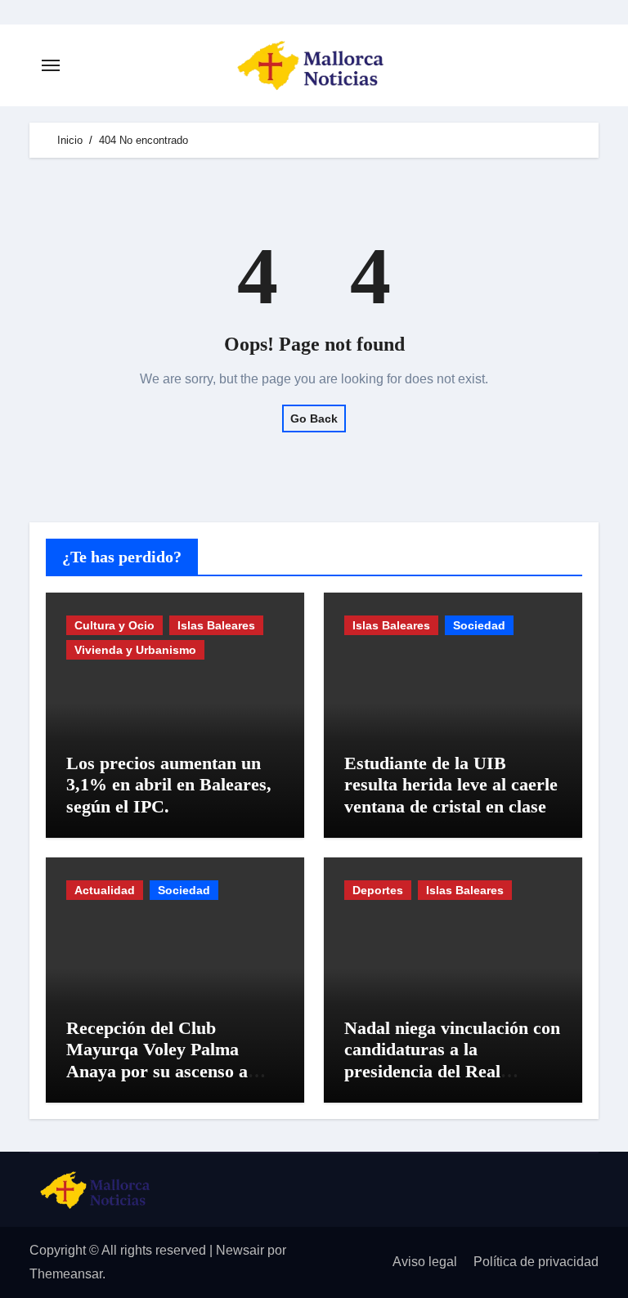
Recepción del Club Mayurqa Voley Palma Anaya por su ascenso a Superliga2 (157, 1060)
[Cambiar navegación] (51, 65)
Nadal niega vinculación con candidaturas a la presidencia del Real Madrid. (452, 1060)
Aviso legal (424, 1262)
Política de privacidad (536, 1262)
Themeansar (65, 1274)
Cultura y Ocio (114, 625)
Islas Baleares (216, 625)
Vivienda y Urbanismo (135, 649)
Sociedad (479, 625)
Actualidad (104, 890)
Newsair (240, 1250)
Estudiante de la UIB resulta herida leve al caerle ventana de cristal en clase (451, 785)
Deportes (377, 890)
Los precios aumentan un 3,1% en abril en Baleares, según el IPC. (168, 785)
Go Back (314, 418)
